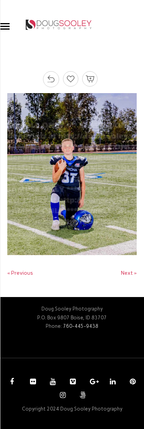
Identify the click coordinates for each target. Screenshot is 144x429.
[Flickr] (31, 382)
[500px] (81, 396)
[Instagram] (61, 396)
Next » (129, 273)
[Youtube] (51, 382)
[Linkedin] (111, 382)
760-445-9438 (80, 326)
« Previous (20, 273)
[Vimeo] (71, 382)
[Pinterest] (131, 382)
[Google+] (91, 382)
